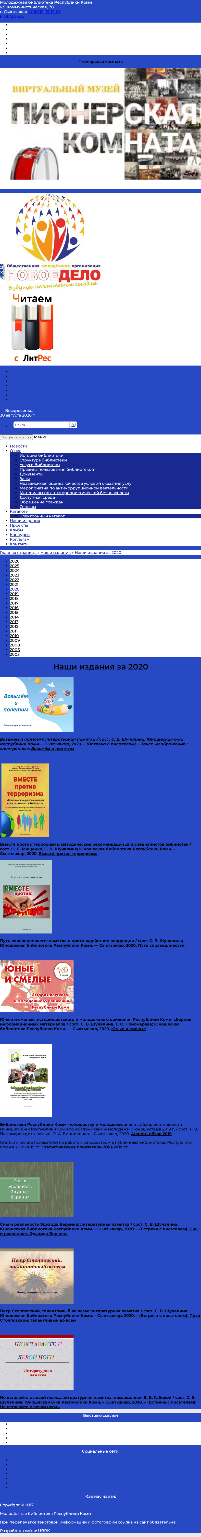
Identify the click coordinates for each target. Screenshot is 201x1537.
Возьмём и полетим (52, 748)
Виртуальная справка (32, 25)
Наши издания (25, 520)
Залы (25, 478)
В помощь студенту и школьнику (44, 29)
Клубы (16, 530)
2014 (14, 617)
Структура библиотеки (43, 460)
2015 (14, 612)
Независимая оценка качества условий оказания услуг (76, 483)
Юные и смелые (128, 1028)
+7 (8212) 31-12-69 (44, 11)
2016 (14, 607)
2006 (15, 649)
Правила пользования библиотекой (57, 469)
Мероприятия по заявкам (36, 39)
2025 (14, 566)
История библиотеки (41, 455)
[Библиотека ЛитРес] (32, 363)
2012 (14, 626)
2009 (15, 640)
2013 (14, 621)
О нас (15, 450)
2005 (15, 654)
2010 (14, 635)
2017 (14, 603)
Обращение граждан (41, 502)
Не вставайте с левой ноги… (30, 1407)
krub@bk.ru (12, 16)
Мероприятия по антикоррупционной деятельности (74, 488)
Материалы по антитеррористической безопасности (74, 492)
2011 (14, 631)
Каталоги (19, 511)
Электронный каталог (42, 516)
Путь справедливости (161, 945)
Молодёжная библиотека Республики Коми (46, 2)
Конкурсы (20, 534)
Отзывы (18, 53)
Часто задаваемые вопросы (38, 43)
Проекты (19, 525)
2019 (14, 593)
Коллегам (20, 539)
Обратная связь (26, 48)
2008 (15, 645)
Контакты (19, 544)
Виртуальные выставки (34, 34)
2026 (14, 561)
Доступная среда (37, 497)
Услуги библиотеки (40, 464)
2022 (14, 580)
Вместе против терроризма (68, 853)
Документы (31, 474)
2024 (15, 570)
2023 (14, 575)
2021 (14, 584)
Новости (18, 446)
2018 (14, 598)
